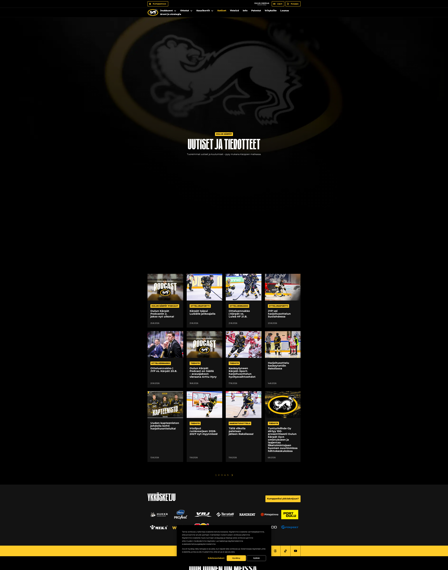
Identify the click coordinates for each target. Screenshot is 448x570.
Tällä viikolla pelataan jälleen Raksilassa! (241, 431)
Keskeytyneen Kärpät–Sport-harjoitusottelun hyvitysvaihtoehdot (242, 372)
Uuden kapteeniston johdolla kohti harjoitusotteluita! (164, 426)
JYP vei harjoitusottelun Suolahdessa (279, 314)
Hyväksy (236, 558)
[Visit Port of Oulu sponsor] (157, 514)
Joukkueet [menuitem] (166, 10)
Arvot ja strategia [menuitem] (170, 14)
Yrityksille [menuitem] (271, 10)
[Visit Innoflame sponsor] (246, 514)
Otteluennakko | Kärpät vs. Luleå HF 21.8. (239, 314)
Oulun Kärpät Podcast (164, 306)
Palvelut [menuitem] (256, 10)
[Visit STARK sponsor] (290, 514)
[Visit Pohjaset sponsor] (157, 527)
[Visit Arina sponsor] (180, 514)
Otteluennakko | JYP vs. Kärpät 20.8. (163, 370)
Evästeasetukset (216, 558)
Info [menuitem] (245, 10)
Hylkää (256, 558)
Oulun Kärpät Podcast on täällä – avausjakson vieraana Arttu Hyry (203, 372)
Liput (279, 4)
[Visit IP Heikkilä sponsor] (290, 527)
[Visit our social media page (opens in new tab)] (275, 551)
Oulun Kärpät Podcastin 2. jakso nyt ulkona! (162, 314)
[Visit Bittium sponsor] (202, 514)
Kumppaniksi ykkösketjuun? (283, 498)
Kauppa (294, 4)
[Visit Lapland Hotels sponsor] (224, 514)
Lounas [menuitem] (284, 10)
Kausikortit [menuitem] (203, 10)
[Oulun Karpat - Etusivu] (152, 12)
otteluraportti (200, 306)
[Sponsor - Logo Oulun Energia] (262, 4)
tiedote (195, 363)
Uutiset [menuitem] (221, 10)
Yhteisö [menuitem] (234, 10)
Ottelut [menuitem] (184, 10)
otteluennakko (239, 306)
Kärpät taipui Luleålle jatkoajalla (202, 312)
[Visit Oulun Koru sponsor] (268, 514)
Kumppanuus (159, 4)
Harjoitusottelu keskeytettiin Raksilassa (278, 366)
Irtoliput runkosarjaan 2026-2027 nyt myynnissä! (204, 431)
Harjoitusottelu (240, 423)
